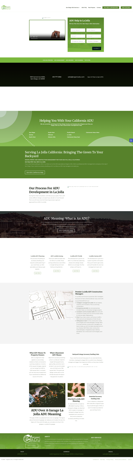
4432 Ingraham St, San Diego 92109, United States (66, 454)
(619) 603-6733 (22, 454)
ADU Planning (79, 60)
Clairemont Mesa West (92, 132)
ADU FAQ (84, 7)
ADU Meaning (69, 60)
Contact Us (96, 459)
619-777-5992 (56, 77)
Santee (31, 134)
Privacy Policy (109, 459)
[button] (131, 140)
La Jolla (69, 134)
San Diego (32, 132)
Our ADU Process (48, 60)
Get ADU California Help (34, 172)
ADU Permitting (96, 440)
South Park (51, 132)
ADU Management (59, 60)
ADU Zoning (95, 442)
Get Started (32, 445)
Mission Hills (51, 137)
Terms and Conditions (120, 459)
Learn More (37, 273)
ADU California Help (66, 231)
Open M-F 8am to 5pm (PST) (95, 77)
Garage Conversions (97, 443)
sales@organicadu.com (76, 77)
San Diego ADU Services (72, 7)
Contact (99, 7)
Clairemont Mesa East (73, 137)
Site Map (102, 459)
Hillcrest (50, 134)
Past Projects (91, 7)
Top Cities (87, 60)
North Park (32, 137)
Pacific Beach (71, 132)
